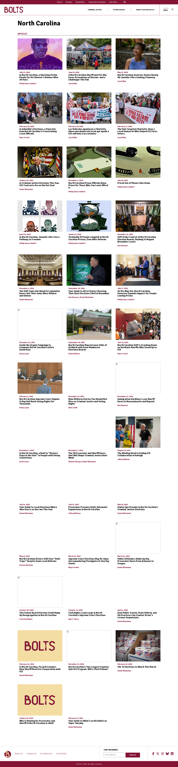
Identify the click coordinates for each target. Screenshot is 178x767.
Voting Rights (119, 10)
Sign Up (132, 755)
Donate (69, 2)
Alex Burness (122, 246)
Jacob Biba (72, 83)
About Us (19, 753)
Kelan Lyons (24, 354)
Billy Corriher (73, 567)
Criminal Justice (95, 10)
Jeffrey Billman (123, 459)
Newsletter (80, 2)
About (59, 2)
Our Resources (46, 753)
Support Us (31, 753)
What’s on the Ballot (145, 10)
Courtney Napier (26, 619)
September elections (97, 2)
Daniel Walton (74, 354)
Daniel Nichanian (26, 189)
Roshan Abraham (26, 565)
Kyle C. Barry (73, 619)
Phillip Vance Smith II (27, 83)
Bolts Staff (72, 408)
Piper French (24, 137)
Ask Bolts (113, 2)
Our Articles (61, 753)
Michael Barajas (74, 462)
